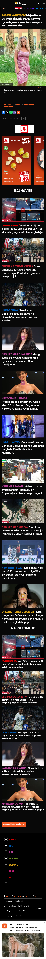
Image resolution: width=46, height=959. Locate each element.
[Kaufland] (23, 129)
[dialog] (23, 940)
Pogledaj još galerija (12, 824)
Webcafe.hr (29, 105)
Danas (12, 839)
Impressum (8, 901)
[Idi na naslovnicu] (21, 5)
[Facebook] (3, 112)
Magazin (13, 858)
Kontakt (22, 911)
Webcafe (13, 865)
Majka (5, 118)
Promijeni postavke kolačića (14, 916)
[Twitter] (7, 112)
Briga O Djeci (14, 118)
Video (12, 877)
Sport (12, 845)
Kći (24, 118)
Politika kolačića (23, 906)
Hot (11, 852)
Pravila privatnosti (10, 911)
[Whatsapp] (11, 112)
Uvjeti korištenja (10, 906)
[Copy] (18, 112)
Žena (11, 871)
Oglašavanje (19, 901)
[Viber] (14, 112)
